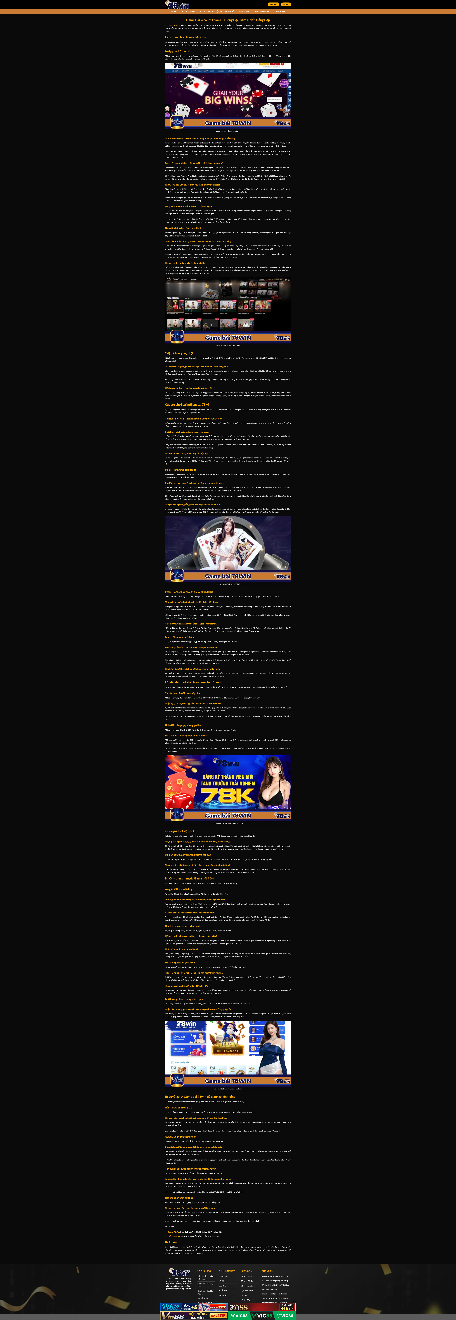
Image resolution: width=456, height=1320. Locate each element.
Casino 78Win (173, 1232)
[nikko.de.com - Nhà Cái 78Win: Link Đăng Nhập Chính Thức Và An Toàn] (177, 4)
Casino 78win (206, 12)
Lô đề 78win (243, 12)
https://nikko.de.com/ (279, 1276)
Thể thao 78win (262, 12)
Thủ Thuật (280, 12)
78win (174, 12)
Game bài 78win (225, 12)
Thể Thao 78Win (175, 1236)
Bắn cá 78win (188, 12)
